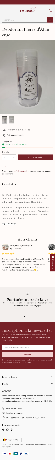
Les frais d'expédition (21, 171)
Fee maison (20, 444)
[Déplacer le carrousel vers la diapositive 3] (28, 316)
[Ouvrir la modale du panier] (50, 11)
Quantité (5, 152)
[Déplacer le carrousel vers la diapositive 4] (30, 316)
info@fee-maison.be (14, 413)
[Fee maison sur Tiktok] (11, 430)
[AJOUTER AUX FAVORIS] (5, 167)
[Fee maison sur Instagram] (7, 430)
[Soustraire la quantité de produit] (4, 157)
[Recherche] (50, 20)
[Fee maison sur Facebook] (3, 430)
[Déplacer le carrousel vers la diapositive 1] (24, 316)
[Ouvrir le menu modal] (3, 11)
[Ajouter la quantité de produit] (13, 157)
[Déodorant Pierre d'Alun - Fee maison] (27, 77)
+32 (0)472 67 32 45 (14, 408)
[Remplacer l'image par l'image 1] (4, 119)
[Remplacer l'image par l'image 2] (11, 119)
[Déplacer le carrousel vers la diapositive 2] (26, 316)
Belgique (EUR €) (12, 440)
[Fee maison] (27, 11)
